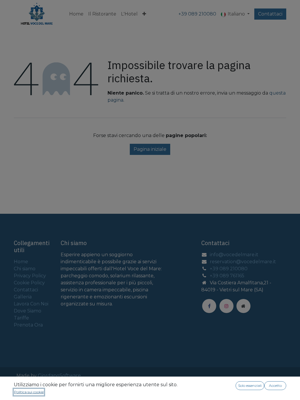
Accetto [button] (275, 385)
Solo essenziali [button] (250, 385)
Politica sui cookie (29, 392)
